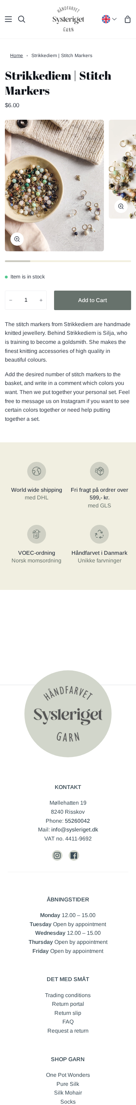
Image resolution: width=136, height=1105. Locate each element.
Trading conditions (68, 995)
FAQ (68, 1022)
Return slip (67, 1013)
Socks (68, 1102)
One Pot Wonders (68, 1075)
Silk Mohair (68, 1093)
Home (16, 55)
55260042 (77, 821)
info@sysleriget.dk (74, 829)
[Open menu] (6, 19)
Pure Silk (67, 1084)
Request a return (68, 1031)
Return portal (68, 1004)
